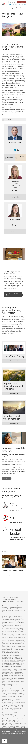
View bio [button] (11, 158)
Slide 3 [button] (11, 578)
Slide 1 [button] (7, 578)
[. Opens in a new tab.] (4, 4)
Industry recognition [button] (22, 158)
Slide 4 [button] (14, 578)
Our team (8, 120)
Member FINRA (17, 675)
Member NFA (10, 685)
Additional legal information (9, 599)
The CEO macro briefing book (12, 570)
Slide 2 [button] (9, 578)
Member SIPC (9, 675)
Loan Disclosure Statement (14, 726)
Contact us (12, 2)
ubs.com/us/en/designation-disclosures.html (14, 716)
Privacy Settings (19, 601)
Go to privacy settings (11, 736)
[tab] (7, 578)
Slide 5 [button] (16, 578)
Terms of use (5, 597)
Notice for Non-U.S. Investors (9, 719)
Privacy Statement (16, 733)
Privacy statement (14, 597)
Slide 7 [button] (21, 578)
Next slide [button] (23, 563)
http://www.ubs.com (17, 612)
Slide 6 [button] (18, 578)
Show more (14, 361)
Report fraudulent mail (8, 601)
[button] (18, 149)
